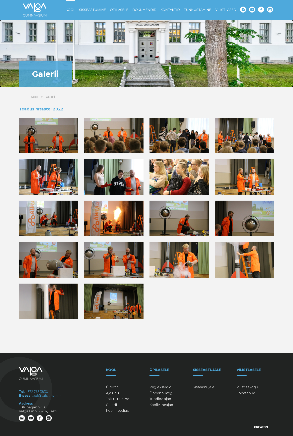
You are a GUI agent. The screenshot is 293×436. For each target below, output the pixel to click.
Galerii (50, 96)
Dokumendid (144, 10)
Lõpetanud (246, 393)
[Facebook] (261, 10)
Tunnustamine (197, 10)
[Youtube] (252, 10)
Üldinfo (112, 387)
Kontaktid (170, 10)
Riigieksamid (160, 387)
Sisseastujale (203, 387)
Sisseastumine (92, 10)
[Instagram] (270, 10)
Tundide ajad (160, 399)
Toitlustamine (117, 399)
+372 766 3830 (37, 392)
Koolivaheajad (161, 405)
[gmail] (243, 10)
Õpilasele (119, 10)
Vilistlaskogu (247, 387)
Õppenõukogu (162, 393)
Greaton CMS (261, 427)
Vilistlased (225, 10)
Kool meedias (117, 411)
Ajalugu (112, 393)
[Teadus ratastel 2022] (48, 135)
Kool (70, 10)
